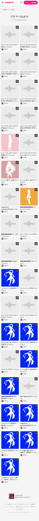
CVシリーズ (26, 506)
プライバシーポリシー (9, 506)
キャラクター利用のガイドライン (21, 504)
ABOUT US (19, 509)
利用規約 (32, 504)
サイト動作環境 (8, 504)
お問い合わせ (19, 506)
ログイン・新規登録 (31, 3)
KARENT (33, 506)
